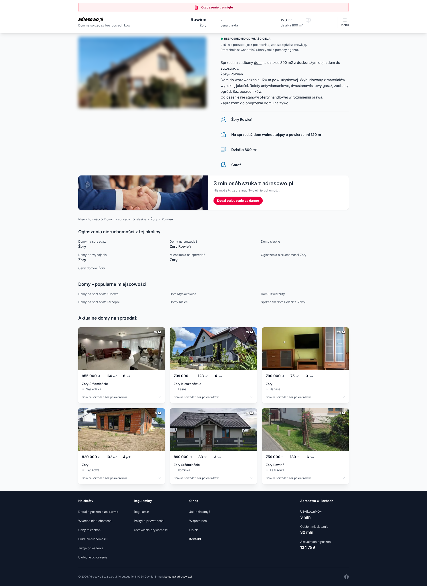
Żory (154, 219)
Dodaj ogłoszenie (98, 512)
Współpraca (198, 521)
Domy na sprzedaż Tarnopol (98, 302)
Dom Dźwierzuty (273, 294)
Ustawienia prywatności (151, 530)
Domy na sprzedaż (118, 219)
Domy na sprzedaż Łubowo (98, 294)
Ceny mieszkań (89, 530)
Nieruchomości (89, 219)
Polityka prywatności (149, 521)
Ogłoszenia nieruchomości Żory (283, 255)
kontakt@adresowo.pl (178, 576)
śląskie (141, 219)
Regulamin (141, 512)
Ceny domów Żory (91, 268)
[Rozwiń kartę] (159, 397)
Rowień (237, 74)
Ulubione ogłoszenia (92, 557)
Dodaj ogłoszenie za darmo (238, 200)
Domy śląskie (270, 241)
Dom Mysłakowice (183, 294)
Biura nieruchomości (92, 539)
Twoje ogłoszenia (90, 548)
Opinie (194, 530)
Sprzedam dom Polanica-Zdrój (283, 302)
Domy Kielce (179, 302)
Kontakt (195, 539)
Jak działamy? (199, 512)
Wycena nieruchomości (95, 521)
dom (258, 62)
